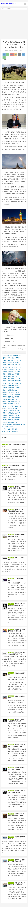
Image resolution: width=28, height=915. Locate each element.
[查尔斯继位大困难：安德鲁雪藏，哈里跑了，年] (4, 536)
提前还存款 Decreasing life (14, 360)
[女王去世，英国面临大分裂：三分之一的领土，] (4, 488)
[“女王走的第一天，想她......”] (4, 580)
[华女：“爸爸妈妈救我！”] (4, 697)
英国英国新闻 (5, 444)
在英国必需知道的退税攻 (14, 364)
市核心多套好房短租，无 (14, 355)
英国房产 (5, 360)
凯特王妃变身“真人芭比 (13, 374)
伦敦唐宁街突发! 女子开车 (14, 367)
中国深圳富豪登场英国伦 (14, 371)
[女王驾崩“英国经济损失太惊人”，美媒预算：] (4, 769)
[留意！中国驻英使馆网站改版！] (4, 837)
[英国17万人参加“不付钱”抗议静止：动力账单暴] (4, 885)
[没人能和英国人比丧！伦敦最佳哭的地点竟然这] (4, 816)
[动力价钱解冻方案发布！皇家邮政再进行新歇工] (4, 653)
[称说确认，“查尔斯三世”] (4, 558)
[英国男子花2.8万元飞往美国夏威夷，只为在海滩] (4, 510)
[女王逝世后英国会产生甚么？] (4, 674)
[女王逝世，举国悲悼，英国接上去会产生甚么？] (4, 720)
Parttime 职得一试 (12, 376)
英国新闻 (9, 8)
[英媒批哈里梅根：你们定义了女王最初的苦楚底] (4, 746)
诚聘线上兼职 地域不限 (13, 362)
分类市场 (5, 355)
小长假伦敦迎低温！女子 (14, 369)
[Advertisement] (14, 24)
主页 (5, 8)
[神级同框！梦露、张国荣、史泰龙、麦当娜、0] (4, 792)
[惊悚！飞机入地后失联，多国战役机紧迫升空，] (4, 861)
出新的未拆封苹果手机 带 (14, 358)
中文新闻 (5, 424)
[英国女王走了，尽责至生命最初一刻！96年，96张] (4, 606)
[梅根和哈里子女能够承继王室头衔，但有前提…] (4, 631)
